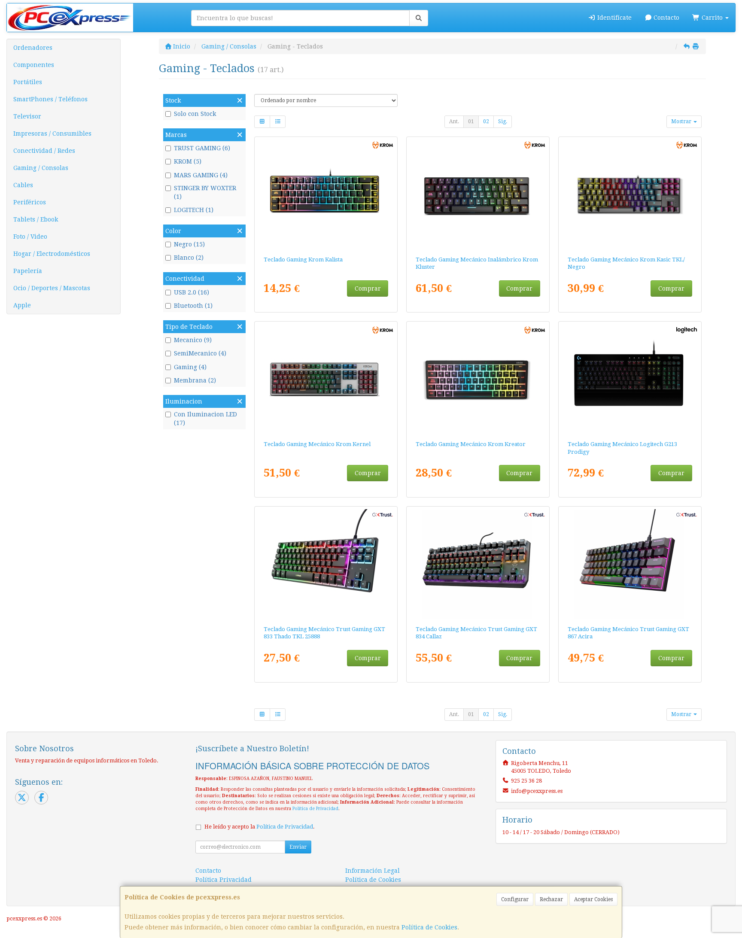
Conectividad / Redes (44, 150)
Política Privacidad (223, 879)
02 (486, 121)
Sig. (502, 121)
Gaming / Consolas (40, 167)
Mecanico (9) (193, 340)
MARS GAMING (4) (201, 175)
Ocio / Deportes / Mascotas (51, 288)
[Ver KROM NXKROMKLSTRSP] (478, 194)
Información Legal (372, 870)
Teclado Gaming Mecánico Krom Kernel (317, 444)
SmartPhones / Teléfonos (50, 99)
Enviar (298, 847)
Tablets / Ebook (35, 219)
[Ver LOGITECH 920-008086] (630, 379)
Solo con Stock (195, 113)
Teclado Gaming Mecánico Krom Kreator (471, 444)
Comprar (368, 288)
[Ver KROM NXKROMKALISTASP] (326, 194)
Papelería (27, 270)
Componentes (33, 64)
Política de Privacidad (315, 808)
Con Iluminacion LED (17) (205, 418)
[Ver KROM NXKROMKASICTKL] (630, 194)
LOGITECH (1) (193, 209)
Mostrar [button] (682, 121)
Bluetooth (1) (193, 305)
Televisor (27, 116)
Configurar (515, 899)
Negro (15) (189, 244)
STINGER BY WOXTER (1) (205, 192)
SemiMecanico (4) (200, 353)
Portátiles (27, 82)
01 (471, 121)
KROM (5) (187, 161)
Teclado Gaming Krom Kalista (303, 259)
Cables (23, 185)
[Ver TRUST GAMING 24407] (478, 564)
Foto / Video (30, 236)
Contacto (665, 17)
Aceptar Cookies (593, 899)
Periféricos (29, 202)
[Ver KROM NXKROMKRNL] (326, 379)
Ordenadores (32, 47)
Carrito (712, 17)
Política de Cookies (429, 927)
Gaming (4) (190, 367)
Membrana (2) (195, 380)
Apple (22, 305)
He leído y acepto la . (259, 826)
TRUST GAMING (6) (202, 148)
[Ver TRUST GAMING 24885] (630, 564)
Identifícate (614, 17)
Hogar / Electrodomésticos (51, 253)
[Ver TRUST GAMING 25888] (326, 564)
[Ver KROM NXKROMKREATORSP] (478, 379)
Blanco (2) (189, 257)
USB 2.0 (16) (191, 292)
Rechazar (551, 899)
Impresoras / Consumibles (52, 133)
